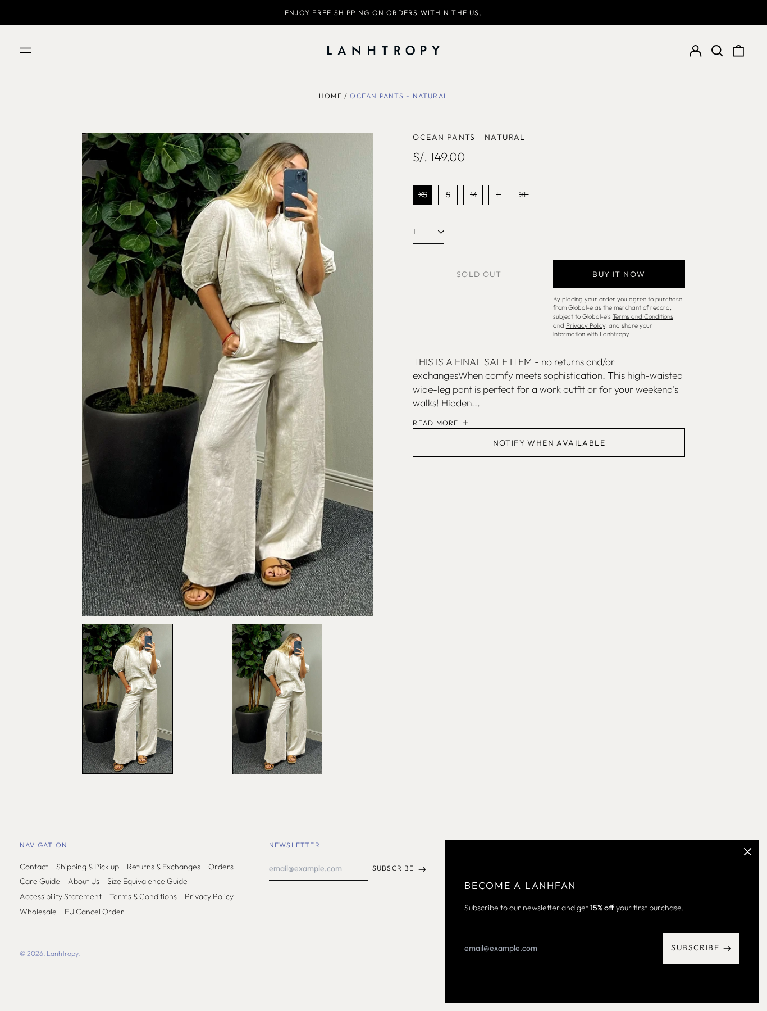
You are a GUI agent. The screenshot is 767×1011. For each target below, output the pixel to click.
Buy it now (618, 274)
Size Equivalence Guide (147, 881)
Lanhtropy (62, 953)
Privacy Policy (209, 896)
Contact (34, 867)
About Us (83, 881)
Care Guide (40, 881)
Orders (221, 867)
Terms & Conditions (143, 896)
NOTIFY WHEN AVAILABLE (549, 443)
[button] (717, 51)
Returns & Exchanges (163, 867)
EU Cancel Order (94, 911)
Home (330, 96)
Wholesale (38, 911)
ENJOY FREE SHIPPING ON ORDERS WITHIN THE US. (383, 12)
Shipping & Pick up (87, 867)
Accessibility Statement (61, 896)
